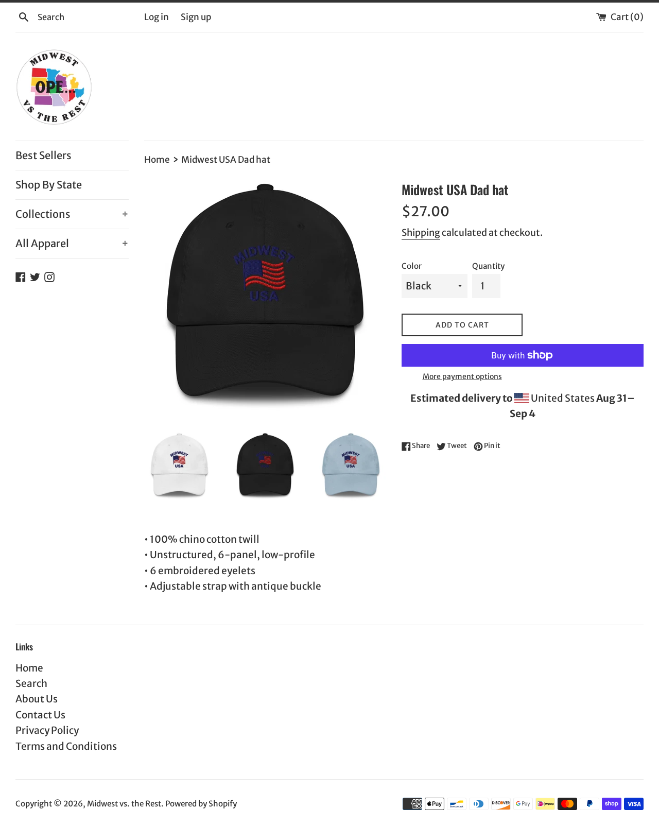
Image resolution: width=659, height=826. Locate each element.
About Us (36, 699)
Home (29, 668)
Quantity (488, 266)
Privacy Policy (47, 730)
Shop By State (48, 184)
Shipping (421, 232)
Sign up (196, 17)
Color (412, 266)
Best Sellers (43, 155)
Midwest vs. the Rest (124, 803)
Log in (156, 17)
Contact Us (40, 715)
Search (31, 683)
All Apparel (72, 243)
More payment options (462, 376)
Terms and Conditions (66, 746)
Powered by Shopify (201, 803)
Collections (72, 214)
